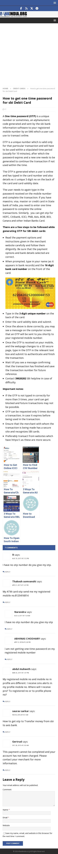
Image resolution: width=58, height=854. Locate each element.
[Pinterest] (37, 8)
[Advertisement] (29, 56)
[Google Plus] (26, 8)
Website (6, 825)
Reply (7, 572)
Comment (7, 789)
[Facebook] (21, 8)
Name (6, 809)
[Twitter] (31, 8)
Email (5, 817)
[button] (54, 3)
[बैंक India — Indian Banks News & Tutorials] (13, 16)
